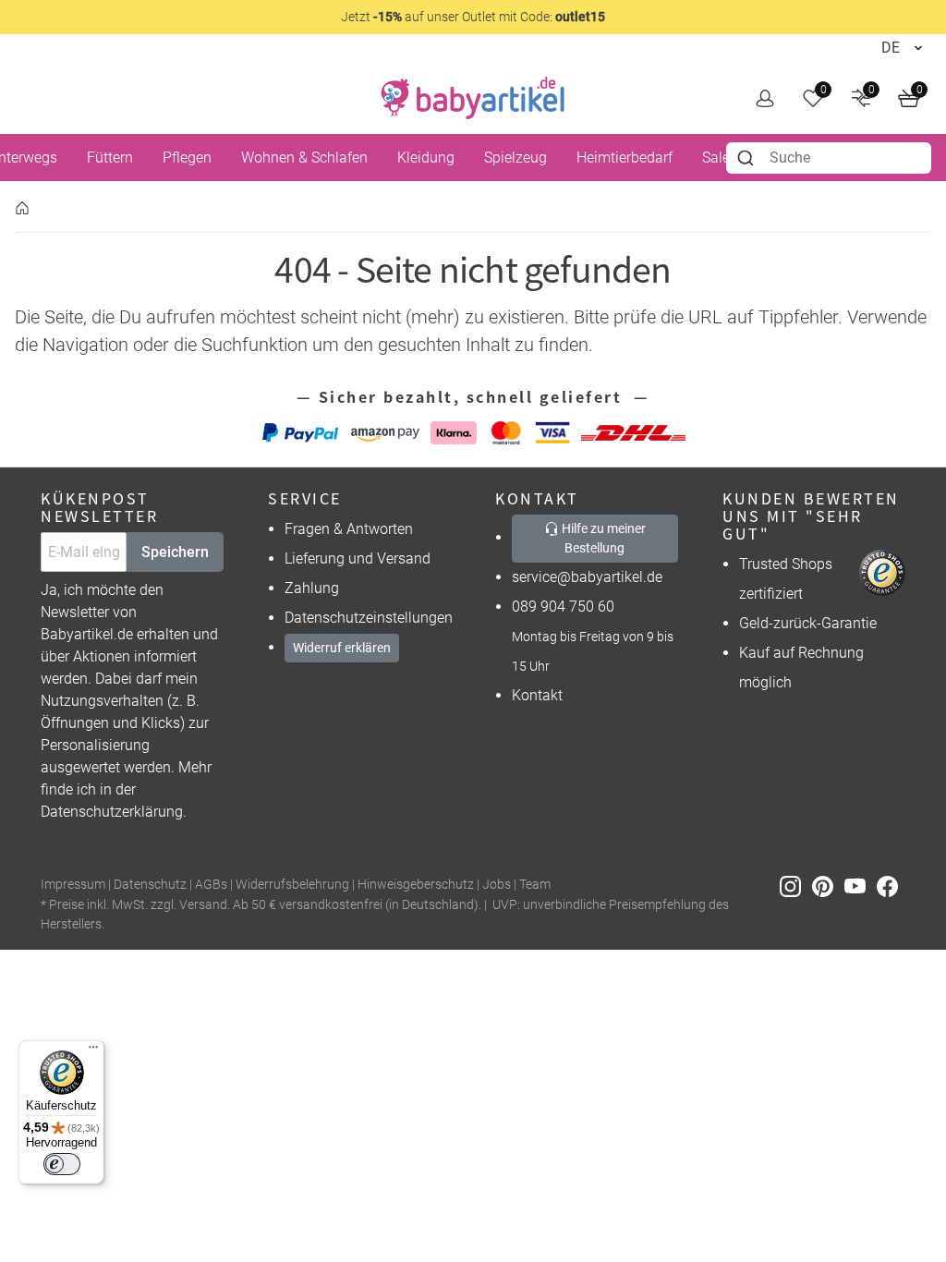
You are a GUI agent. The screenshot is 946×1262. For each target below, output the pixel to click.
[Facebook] (891, 885)
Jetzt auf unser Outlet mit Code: (473, 16)
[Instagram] (796, 885)
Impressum (73, 884)
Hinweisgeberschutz (416, 884)
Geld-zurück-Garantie (808, 623)
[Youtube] (860, 885)
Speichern (175, 552)
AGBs (211, 884)
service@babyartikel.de (587, 577)
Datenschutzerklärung (112, 811)
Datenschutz (150, 884)
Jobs (496, 884)
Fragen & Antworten (349, 529)
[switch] (61, 1164)
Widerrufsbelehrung (292, 884)
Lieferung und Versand (358, 558)
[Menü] (93, 1051)
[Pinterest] (828, 885)
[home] (473, 98)
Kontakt (537, 695)
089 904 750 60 (563, 606)
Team (535, 884)
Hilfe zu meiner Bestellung (602, 538)
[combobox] (828, 158)
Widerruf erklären (342, 647)
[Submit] (748, 158)
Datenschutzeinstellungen (369, 617)
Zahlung (312, 588)
